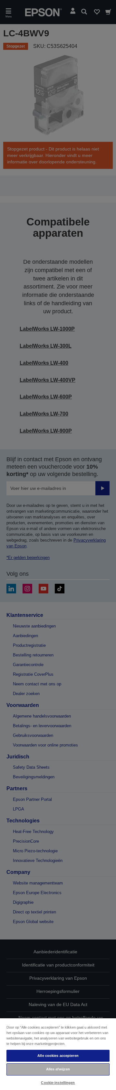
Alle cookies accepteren (58, 1056)
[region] (58, 1054)
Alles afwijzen (58, 1069)
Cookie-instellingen (58, 1083)
